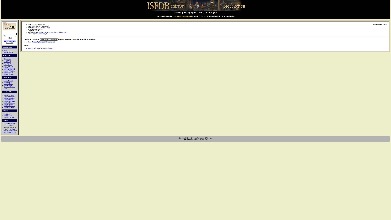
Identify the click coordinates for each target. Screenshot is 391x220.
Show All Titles (8, 85)
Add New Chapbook (9, 96)
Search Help (9, 43)
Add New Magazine (9, 101)
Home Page (7, 59)
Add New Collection (9, 98)
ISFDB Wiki (7, 60)
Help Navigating (8, 52)
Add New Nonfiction (9, 103)
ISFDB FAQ (7, 62)
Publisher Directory (9, 68)
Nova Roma (31, 48)
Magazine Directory (9, 69)
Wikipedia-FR (63, 32)
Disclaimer (7, 114)
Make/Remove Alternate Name (8, 83)
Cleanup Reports (8, 74)
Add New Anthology (9, 95)
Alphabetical (41, 42)
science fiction (40, 34)
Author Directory (8, 65)
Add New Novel (8, 104)
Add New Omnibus (9, 106)
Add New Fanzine (9, 100)
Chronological (49, 42)
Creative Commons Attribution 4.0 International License (10, 130)
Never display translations (49, 39)
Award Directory (8, 66)
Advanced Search (10, 41)
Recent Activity (8, 72)
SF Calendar (7, 63)
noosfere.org (54, 32)
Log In (5, 50)
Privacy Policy (8, 115)
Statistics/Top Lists (9, 71)
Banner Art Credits (9, 117)
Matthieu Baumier (47, 48)
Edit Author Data (8, 81)
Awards (34, 42)
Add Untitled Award (9, 107)
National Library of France (42, 32)
